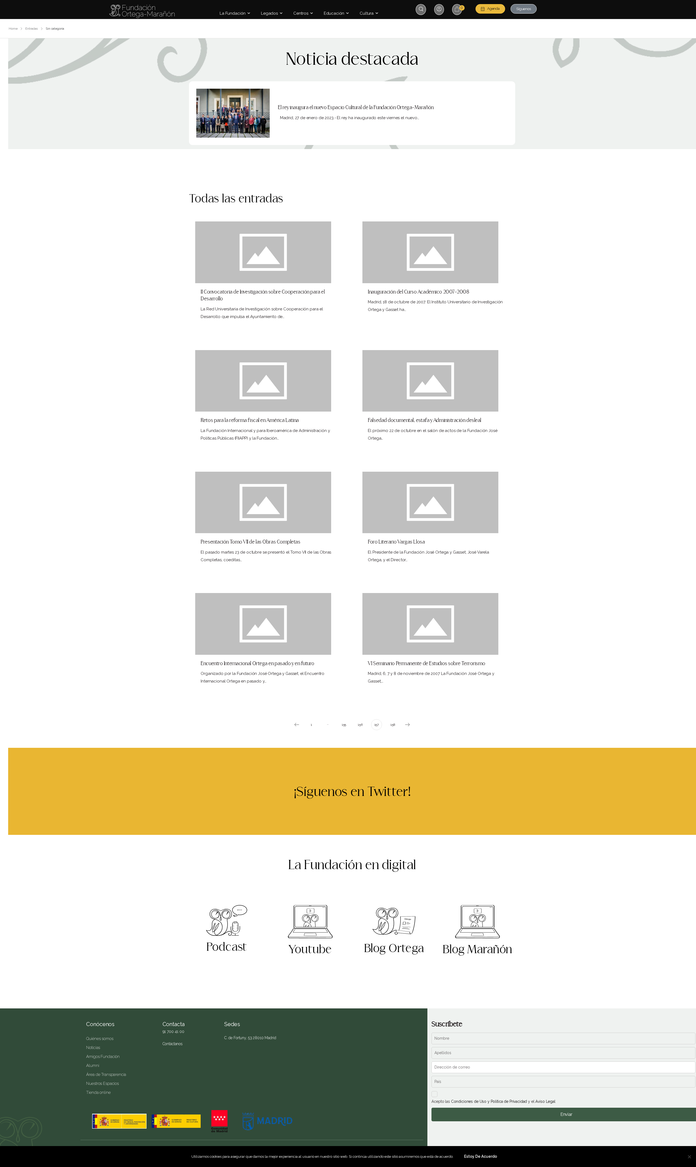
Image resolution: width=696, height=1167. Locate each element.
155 (344, 725)
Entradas (31, 28)
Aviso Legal (545, 1101)
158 (392, 725)
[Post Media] (233, 113)
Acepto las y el (493, 1101)
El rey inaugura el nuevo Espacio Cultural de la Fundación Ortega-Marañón (356, 107)
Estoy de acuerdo (480, 1156)
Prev (296, 724)
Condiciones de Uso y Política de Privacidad (489, 1101)
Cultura (367, 13)
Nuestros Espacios (102, 1083)
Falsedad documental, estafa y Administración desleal (424, 420)
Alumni (92, 1065)
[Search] (421, 9)
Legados (269, 13)
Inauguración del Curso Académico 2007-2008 (418, 292)
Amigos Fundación (103, 1056)
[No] (689, 1156)
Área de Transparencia (106, 1074)
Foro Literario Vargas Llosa (396, 542)
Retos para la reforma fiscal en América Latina (250, 420)
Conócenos (100, 1024)
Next (407, 724)
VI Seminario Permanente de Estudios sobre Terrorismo (426, 663)
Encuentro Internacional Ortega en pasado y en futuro (257, 663)
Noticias (93, 1047)
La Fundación (233, 13)
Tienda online (98, 1092)
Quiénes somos (99, 1038)
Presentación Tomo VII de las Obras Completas (250, 542)
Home (13, 28)
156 (360, 725)
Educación (334, 13)
